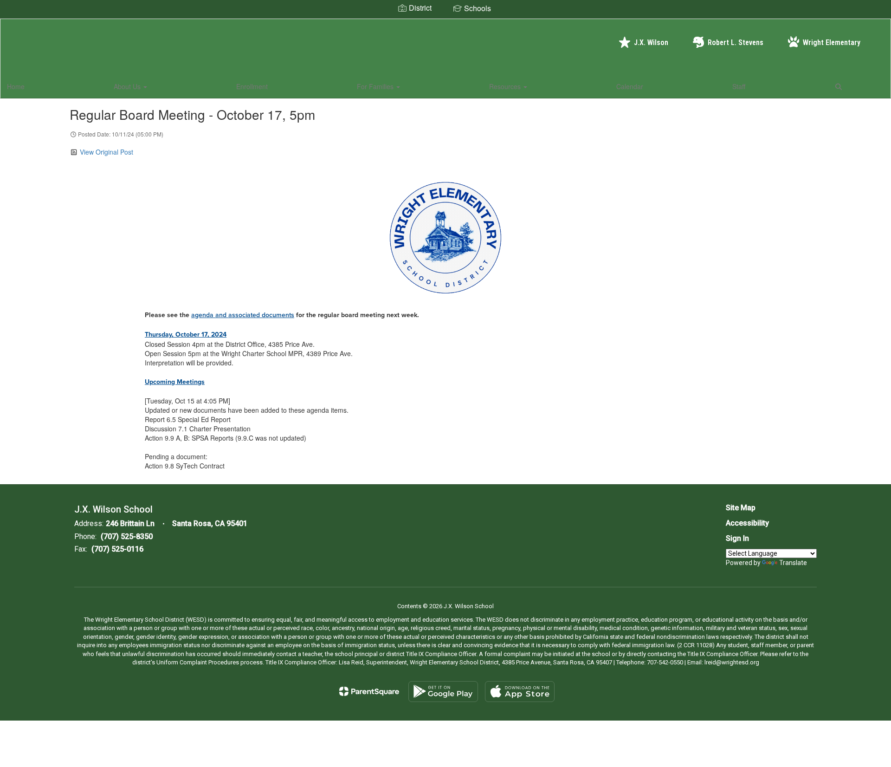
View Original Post (106, 151)
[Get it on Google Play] (443, 691)
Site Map (740, 507)
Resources (506, 86)
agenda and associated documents (242, 315)
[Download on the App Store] (520, 691)
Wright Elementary (831, 42)
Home (16, 86)
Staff (738, 86)
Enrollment (252, 86)
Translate (793, 562)
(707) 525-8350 (127, 536)
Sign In (737, 538)
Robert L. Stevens (735, 42)
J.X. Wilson (651, 42)
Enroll (867, 86)
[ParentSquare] (369, 691)
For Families (376, 86)
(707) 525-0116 (117, 549)
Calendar (629, 86)
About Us (128, 86)
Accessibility (747, 523)
